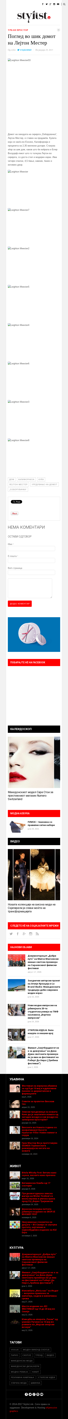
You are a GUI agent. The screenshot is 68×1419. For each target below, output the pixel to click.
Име (11, 544)
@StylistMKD (26, 49)
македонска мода (22, 1361)
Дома (9, 4)
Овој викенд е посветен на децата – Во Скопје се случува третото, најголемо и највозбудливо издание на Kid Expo (39, 1227)
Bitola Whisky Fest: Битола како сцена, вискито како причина (39, 1174)
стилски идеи (46, 1377)
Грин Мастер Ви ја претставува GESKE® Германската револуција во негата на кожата (39, 1147)
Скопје (26, 1355)
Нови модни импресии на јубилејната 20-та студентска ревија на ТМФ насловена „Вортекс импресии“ (43, 1011)
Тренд (39, 1355)
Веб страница (15, 568)
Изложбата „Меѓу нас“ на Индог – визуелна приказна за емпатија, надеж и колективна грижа (40, 1294)
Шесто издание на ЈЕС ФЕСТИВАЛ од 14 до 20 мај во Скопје (38, 1309)
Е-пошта (13, 556)
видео (50, 1355)
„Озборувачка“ (18, 489)
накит (35, 1372)
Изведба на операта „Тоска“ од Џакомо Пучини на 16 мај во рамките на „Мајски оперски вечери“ (40, 1323)
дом (11, 479)
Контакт (38, 21)
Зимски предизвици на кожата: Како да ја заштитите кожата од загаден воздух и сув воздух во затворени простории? (40, 1115)
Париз (14, 1355)
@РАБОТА (38, 13)
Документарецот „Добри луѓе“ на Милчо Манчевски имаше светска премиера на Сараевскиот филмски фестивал (43, 962)
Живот (9, 13)
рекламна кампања (22, 1377)
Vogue (15, 1350)
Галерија (11, 21)
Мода (21, 4)
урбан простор (18, 30)
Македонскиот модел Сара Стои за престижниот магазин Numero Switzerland (30, 796)
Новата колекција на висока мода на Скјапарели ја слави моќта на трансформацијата (31, 908)
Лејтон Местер (18, 484)
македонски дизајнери (25, 1366)
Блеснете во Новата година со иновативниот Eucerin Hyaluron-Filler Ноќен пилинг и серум (39, 1131)
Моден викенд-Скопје (36, 1350)
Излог (25, 21)
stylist (13, 49)
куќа (41, 479)
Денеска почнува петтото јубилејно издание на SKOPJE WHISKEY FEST (38, 1212)
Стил (32, 4)
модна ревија (19, 1372)
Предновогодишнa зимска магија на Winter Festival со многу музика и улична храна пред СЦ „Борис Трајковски (38, 1197)
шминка (35, 1383)
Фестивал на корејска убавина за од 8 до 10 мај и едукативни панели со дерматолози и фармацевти (39, 1089)
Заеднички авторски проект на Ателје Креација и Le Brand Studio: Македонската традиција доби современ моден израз (44, 986)
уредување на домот (44, 484)
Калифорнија (26, 479)
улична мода (19, 1383)
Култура (23, 13)
